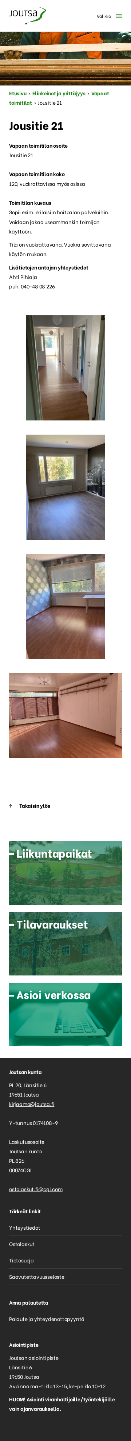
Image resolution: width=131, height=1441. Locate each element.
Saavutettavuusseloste (36, 1276)
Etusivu (18, 93)
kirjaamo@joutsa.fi (31, 1103)
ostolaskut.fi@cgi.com (36, 1189)
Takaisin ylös (34, 805)
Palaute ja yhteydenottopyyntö (46, 1318)
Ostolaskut (22, 1244)
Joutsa (27, 16)
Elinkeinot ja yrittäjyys (59, 93)
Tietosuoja (21, 1260)
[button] (107, 16)
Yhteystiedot (24, 1227)
